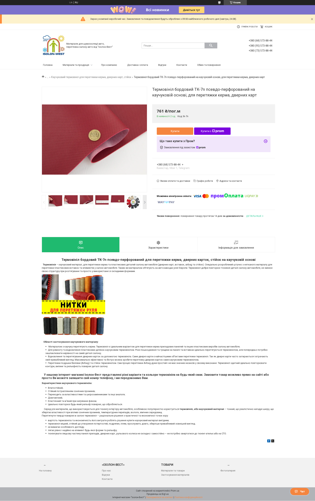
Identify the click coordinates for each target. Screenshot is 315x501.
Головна (47, 65)
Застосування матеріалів (175, 474)
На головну (45, 470)
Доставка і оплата (137, 65)
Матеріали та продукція (76, 65)
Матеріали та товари (173, 470)
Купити (175, 131)
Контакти (181, 65)
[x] (272, 441)
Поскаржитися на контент (159, 497)
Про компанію (109, 65)
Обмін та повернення (209, 65)
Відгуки (162, 65)
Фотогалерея (227, 470)
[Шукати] (211, 45)
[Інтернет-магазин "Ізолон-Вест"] (54, 45)
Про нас (106, 470)
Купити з (206, 131)
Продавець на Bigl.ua (158, 494)
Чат (302, 491)
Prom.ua (175, 490)
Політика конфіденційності (189, 497)
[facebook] (268, 441)
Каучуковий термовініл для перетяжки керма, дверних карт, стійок (91, 77)
